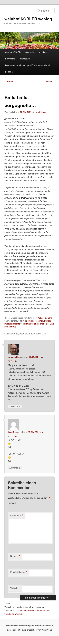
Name (15, 556)
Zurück (8, 81)
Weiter (50, 81)
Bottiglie (30, 320)
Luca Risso (13, 432)
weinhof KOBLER (13, 52)
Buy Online (10, 58)
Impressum (25, 58)
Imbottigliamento (12, 323)
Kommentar (16, 515)
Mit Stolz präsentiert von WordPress (35, 629)
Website (14, 588)
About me (43, 52)
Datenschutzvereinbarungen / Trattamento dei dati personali (27, 68)
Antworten (14, 406)
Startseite (29, 52)
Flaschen (39, 320)
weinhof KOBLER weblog (28, 19)
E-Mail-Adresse (18, 572)
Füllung (47, 320)
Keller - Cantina (45, 317)
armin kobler (41, 111)
